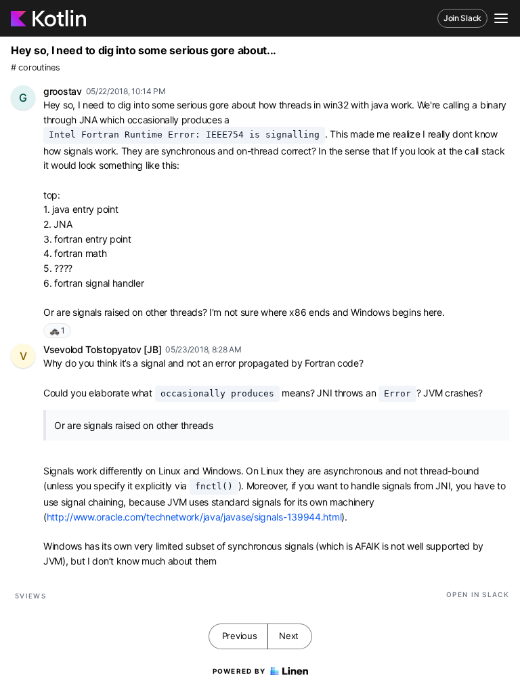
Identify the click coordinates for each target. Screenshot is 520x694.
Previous (239, 635)
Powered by (239, 671)
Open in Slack (477, 594)
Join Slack (462, 18)
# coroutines (35, 67)
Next (289, 635)
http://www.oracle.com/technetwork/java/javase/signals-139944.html (194, 517)
